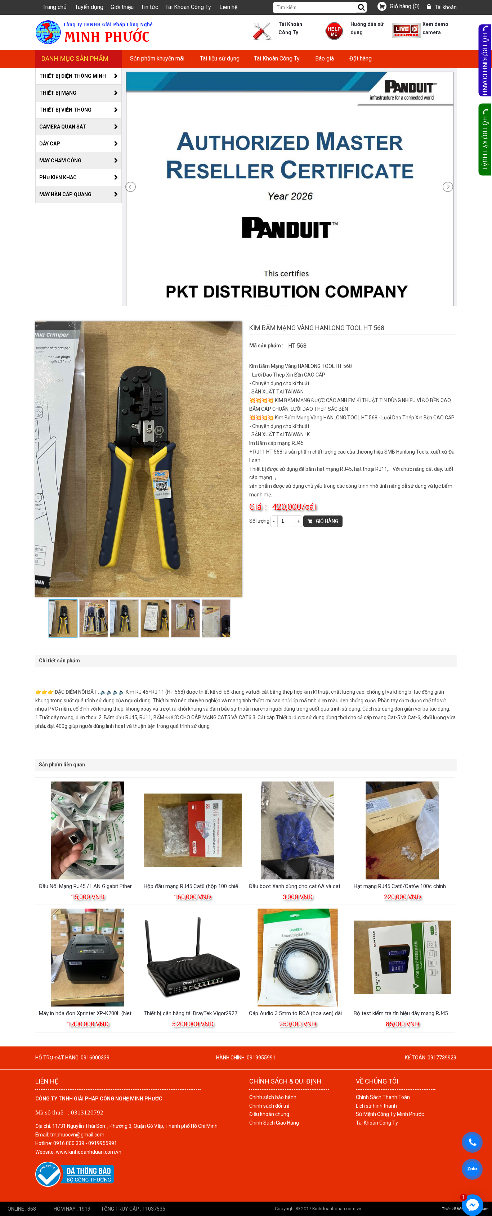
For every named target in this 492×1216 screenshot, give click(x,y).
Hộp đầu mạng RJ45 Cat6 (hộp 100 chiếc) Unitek (192, 886)
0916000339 (95, 1057)
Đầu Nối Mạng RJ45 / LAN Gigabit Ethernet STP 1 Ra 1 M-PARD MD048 (88, 886)
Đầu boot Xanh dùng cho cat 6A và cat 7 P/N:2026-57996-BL (297, 886)
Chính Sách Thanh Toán (383, 1097)
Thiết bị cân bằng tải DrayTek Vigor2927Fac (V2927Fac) (192, 1013)
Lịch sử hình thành (376, 1106)
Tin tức (149, 7)
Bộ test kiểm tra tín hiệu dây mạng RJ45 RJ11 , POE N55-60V (402, 1013)
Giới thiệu (122, 7)
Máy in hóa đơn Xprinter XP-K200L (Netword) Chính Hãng (88, 1013)
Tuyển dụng (89, 7)
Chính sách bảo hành (272, 1097)
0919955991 (261, 1057)
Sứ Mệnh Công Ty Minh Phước (390, 1114)
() (405, 6)
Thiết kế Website (456, 1209)
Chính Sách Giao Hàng (274, 1123)
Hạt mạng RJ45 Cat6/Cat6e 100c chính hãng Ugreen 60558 (402, 886)
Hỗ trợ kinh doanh (485, 64)
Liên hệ (228, 7)
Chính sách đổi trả (269, 1106)
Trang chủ (55, 7)
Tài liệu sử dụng (220, 58)
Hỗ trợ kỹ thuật (485, 143)
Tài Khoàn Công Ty (188, 7)
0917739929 (442, 1057)
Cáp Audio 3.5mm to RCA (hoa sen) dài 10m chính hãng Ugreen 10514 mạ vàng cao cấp (297, 1013)
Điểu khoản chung (269, 1114)
